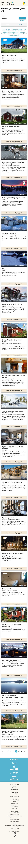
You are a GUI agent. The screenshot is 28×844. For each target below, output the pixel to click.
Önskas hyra (15, 793)
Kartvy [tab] (20, 24)
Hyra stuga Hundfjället (14, 35)
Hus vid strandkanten (9, 55)
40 (13, 751)
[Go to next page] (24, 751)
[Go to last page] (2, 754)
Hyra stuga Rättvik (13, 32)
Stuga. (4, 269)
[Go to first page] (2, 751)
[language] (24, 3)
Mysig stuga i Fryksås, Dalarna (12, 304)
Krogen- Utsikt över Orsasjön (11, 91)
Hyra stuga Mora (22, 33)
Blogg (14, 801)
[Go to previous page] (5, 751)
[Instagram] (14, 836)
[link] (14, 812)
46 (21, 751)
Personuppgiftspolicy (15, 805)
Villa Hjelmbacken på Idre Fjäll (12, 482)
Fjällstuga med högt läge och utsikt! (14, 198)
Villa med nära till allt (9, 233)
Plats (3, 16)
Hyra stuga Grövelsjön (17, 29)
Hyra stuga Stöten (11, 33)
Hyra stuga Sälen (6, 29)
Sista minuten (14, 789)
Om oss (14, 798)
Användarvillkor (14, 803)
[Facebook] (14, 833)
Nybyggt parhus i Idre (9, 518)
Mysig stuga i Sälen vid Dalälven (12, 553)
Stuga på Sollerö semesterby (11, 624)
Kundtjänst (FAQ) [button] (15, 799)
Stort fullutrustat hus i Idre (10, 126)
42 (19, 751)
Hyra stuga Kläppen (14, 30)
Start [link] (14, 786)
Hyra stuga (14, 787)
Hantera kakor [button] (14, 806)
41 (16, 751)
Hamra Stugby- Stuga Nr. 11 (11, 660)
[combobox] (8, 18)
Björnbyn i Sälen (7, 589)
